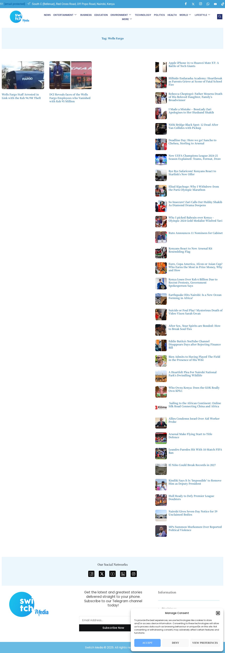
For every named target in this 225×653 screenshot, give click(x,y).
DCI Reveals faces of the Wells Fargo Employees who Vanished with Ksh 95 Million (70, 97)
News (47, 15)
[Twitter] (193, 4)
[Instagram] (200, 4)
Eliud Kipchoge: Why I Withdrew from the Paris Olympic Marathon (194, 188)
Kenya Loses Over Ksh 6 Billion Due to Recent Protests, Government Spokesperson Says (193, 282)
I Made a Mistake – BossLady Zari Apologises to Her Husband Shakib (191, 110)
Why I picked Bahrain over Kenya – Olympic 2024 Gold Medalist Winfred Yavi (195, 218)
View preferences (205, 643)
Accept (147, 643)
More (125, 19)
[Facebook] (185, 4)
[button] (218, 613)
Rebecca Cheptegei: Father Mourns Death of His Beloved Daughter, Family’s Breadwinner (195, 97)
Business (86, 15)
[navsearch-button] (219, 16)
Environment (119, 15)
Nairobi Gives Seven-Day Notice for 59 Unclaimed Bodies (193, 512)
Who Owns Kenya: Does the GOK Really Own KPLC (194, 389)
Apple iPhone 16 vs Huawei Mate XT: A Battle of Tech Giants (194, 64)
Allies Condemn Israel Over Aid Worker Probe (194, 420)
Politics (159, 15)
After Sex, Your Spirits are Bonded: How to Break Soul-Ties (195, 327)
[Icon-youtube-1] (112, 574)
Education (101, 15)
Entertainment (63, 15)
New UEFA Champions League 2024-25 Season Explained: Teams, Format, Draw (195, 157)
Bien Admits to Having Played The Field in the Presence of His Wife (194, 358)
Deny (175, 643)
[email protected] (14, 4)
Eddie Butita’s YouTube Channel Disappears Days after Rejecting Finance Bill (195, 344)
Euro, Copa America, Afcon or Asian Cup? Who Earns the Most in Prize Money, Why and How (196, 267)
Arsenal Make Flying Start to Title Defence (190, 435)
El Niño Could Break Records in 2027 (192, 465)
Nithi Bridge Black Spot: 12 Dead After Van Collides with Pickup (193, 126)
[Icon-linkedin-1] (123, 574)
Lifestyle (201, 15)
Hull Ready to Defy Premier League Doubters (191, 497)
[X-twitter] (102, 574)
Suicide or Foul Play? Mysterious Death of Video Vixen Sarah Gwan (196, 311)
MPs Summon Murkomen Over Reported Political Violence (195, 528)
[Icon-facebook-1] (91, 574)
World (183, 15)
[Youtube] (215, 4)
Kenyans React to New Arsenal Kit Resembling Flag (190, 249)
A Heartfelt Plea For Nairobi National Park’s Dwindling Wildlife (193, 373)
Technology (143, 15)
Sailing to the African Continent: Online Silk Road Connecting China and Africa (195, 404)
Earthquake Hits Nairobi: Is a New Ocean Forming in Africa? (195, 296)
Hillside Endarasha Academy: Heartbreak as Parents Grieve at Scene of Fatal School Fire (195, 81)
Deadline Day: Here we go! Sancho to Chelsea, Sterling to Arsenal (192, 141)
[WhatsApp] (208, 4)
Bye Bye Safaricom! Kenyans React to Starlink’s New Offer (192, 172)
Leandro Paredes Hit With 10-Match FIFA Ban (195, 451)
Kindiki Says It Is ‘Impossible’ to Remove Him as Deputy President (195, 481)
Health (172, 15)
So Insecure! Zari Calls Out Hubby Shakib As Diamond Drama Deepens (195, 203)
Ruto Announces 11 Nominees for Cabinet (196, 233)
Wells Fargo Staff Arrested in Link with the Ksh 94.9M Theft (21, 96)
